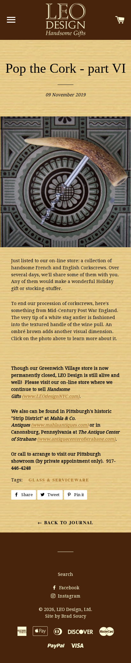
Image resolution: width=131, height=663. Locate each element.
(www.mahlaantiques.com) (59, 425)
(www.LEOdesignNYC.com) (50, 396)
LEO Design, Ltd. (74, 609)
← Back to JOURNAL (65, 522)
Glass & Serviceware (59, 480)
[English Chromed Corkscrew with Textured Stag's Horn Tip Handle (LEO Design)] (71, 245)
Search (65, 574)
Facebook (68, 587)
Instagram (68, 596)
